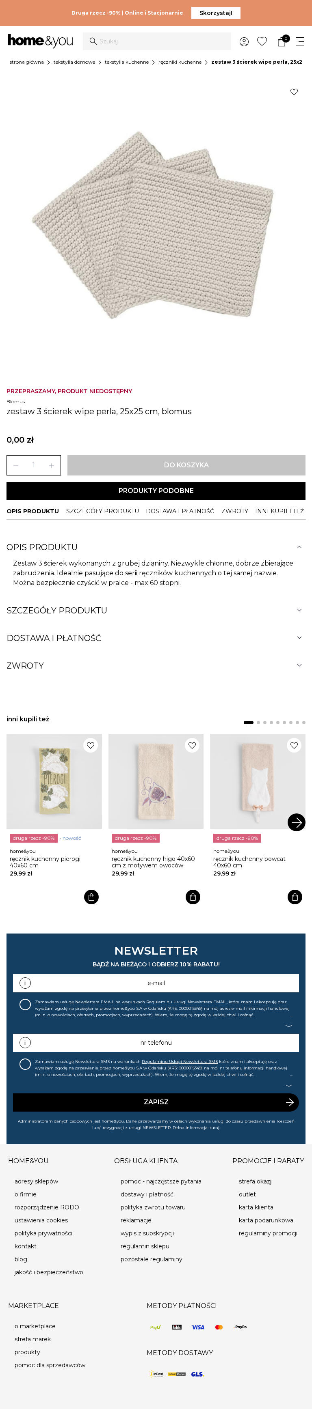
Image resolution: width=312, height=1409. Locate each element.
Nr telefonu (156, 1042)
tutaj (214, 1127)
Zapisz (156, 1102)
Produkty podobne (156, 491)
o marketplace (35, 1326)
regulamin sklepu (145, 1246)
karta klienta (256, 1207)
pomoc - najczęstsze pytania (161, 1181)
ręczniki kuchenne (180, 62)
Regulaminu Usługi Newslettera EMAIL (186, 1002)
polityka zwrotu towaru (153, 1207)
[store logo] (40, 41)
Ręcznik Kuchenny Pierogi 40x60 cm (45, 862)
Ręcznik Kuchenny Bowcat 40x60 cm (249, 862)
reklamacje (136, 1220)
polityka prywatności (43, 1233)
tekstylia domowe (74, 62)
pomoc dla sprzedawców (50, 1365)
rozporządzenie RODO (47, 1207)
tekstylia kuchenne (127, 62)
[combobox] (157, 41)
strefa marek (33, 1339)
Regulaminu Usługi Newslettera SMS (180, 1061)
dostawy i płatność (147, 1194)
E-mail (156, 983)
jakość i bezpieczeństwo (49, 1272)
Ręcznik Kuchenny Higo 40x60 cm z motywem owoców (153, 862)
